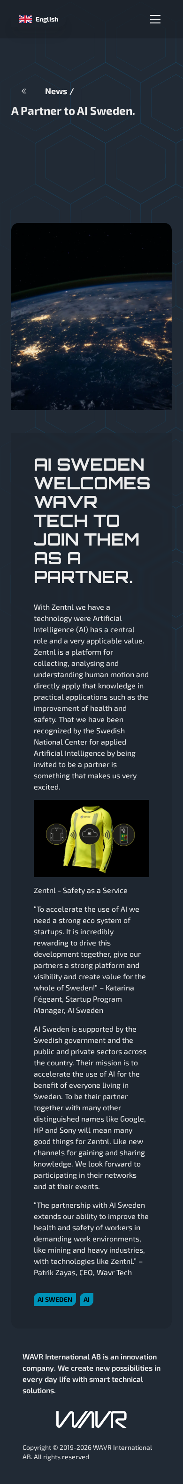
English (47, 19)
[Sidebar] (155, 19)
